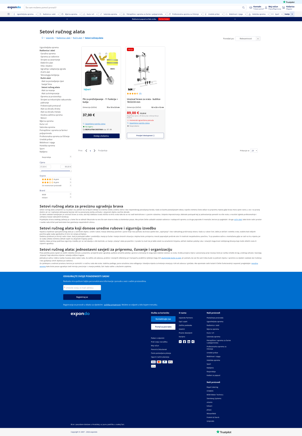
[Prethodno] (86, 151)
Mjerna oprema (46, 121)
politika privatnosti (112, 304)
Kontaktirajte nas (163, 319)
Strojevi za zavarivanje (50, 59)
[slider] (41, 171)
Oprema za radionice (50, 56)
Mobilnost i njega (47, 142)
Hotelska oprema (47, 145)
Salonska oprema (47, 127)
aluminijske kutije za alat (171, 258)
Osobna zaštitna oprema (52, 115)
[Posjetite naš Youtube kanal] (180, 342)
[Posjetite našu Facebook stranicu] (184, 342)
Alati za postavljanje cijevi (53, 81)
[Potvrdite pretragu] (243, 7)
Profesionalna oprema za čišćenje (54, 136)
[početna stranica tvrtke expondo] (42, 38)
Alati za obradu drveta (50, 108)
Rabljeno (43, 151)
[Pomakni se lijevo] (67, 19)
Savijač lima (47, 84)
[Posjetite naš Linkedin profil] (188, 342)
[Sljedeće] (94, 151)
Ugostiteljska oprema (49, 47)
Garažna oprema (48, 53)
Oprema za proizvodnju (51, 96)
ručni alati (238, 219)
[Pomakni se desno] (235, 19)
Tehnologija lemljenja (50, 75)
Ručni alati (46, 78)
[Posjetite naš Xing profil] (193, 342)
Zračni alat (45, 72)
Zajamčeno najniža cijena (95, 124)
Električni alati (47, 62)
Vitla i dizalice (46, 66)
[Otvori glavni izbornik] (8, 14)
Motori (44, 118)
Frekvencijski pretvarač (51, 105)
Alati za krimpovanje (50, 93)
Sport (42, 148)
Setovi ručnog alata (51, 87)
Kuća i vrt (44, 124)
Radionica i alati (47, 50)
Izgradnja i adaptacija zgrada (53, 69)
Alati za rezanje (48, 90)
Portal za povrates (163, 326)
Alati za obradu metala (51, 112)
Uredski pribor (46, 139)
